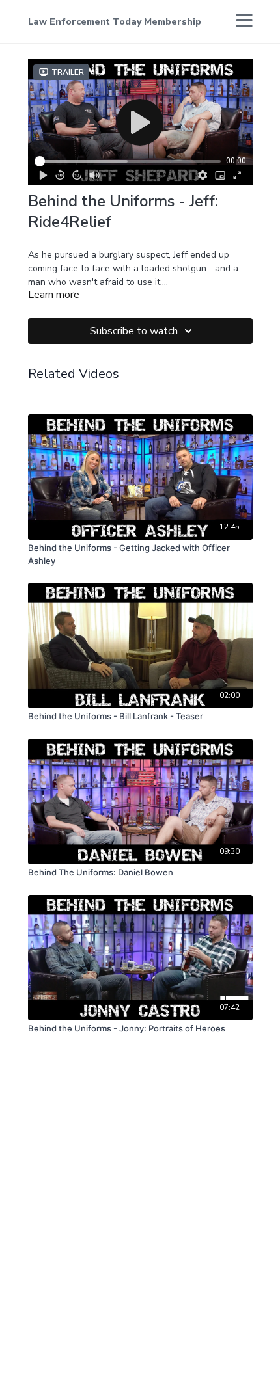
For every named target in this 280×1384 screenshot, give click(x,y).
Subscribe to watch (134, 331)
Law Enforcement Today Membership (114, 22)
